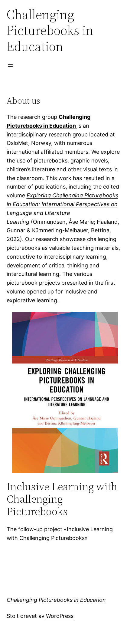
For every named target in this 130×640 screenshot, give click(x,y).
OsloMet (17, 143)
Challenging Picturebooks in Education (56, 600)
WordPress (59, 616)
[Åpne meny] (10, 65)
